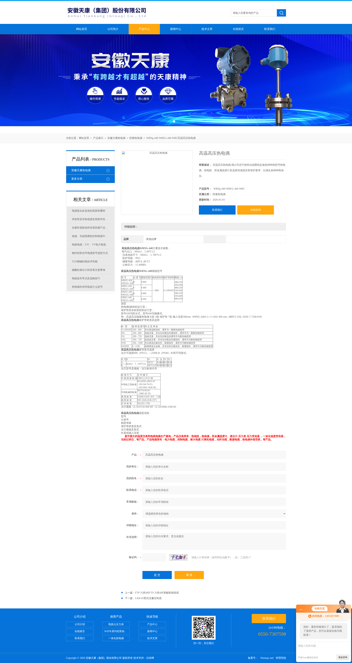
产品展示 (98, 138)
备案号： (253, 658)
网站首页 (81, 29)
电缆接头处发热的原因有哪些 (88, 210)
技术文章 (206, 29)
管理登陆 (281, 658)
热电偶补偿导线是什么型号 (87, 286)
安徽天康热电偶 (116, 138)
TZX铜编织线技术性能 (85, 261)
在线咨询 (255, 210)
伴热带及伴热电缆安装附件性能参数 (92, 219)
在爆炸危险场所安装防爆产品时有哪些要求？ (93, 227)
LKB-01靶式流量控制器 (148, 598)
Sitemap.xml (267, 658)
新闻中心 (175, 29)
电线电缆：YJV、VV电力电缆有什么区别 (93, 244)
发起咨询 (342, 657)
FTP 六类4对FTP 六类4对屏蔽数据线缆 (157, 592)
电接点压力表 (116, 624)
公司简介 (112, 29)
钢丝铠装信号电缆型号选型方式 (90, 253)
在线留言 (238, 29)
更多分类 (76, 178)
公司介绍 (80, 624)
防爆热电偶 (135, 138)
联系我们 (269, 29)
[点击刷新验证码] (178, 557)
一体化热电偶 (116, 638)
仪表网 (150, 658)
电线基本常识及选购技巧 (86, 278)
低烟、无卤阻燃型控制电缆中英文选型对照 (93, 236)
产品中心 (144, 29)
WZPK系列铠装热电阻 (117, 631)
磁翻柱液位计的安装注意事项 (88, 270)
